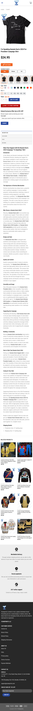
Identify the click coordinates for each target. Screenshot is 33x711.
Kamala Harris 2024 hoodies (10, 225)
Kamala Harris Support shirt (17, 353)
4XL (21, 93)
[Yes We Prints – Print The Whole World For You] (16, 3)
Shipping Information (6, 640)
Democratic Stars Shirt (23, 196)
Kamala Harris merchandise (15, 334)
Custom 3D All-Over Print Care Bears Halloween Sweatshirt (23, 486)
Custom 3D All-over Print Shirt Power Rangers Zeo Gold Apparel (24, 537)
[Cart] (31, 3)
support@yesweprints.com (8, 683)
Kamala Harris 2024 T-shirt (22, 221)
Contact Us (4, 628)
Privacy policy (4, 656)
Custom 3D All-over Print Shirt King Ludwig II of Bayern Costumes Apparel (7, 487)
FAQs (2, 652)
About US (3, 648)
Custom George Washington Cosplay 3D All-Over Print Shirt (23, 511)
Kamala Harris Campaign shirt (19, 373)
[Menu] (2, 3)
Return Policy (4, 632)
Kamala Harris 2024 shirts (19, 264)
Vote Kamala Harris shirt (23, 313)
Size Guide (8, 64)
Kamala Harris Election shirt (15, 417)
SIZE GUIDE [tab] (4, 136)
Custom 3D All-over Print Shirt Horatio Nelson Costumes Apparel (7, 512)
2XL (15, 93)
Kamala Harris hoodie (11, 175)
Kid (21, 71)
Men (5, 71)
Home (2, 9)
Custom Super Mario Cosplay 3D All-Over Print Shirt (24, 460)
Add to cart (14, 99)
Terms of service (5, 659)
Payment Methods (6, 663)
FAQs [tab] (3, 139)
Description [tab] (5, 132)
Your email (3, 116)
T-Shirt (8, 9)
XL (11, 93)
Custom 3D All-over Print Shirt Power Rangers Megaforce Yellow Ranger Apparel (8, 461)
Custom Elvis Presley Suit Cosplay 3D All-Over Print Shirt (8, 537)
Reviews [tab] (4, 142)
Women (13, 71)
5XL (24, 93)
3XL (18, 93)
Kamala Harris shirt (14, 213)
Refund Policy (4, 636)
